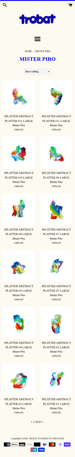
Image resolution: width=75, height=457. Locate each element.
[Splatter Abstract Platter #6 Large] (19, 266)
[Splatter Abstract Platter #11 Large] (56, 96)
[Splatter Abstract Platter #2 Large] (19, 379)
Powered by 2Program (51, 438)
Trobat (33, 438)
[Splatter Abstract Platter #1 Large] (56, 379)
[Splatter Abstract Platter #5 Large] (56, 266)
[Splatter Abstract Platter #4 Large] (19, 323)
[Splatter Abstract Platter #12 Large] (19, 96)
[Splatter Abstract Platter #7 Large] (56, 209)
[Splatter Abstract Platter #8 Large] (19, 209)
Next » (39, 422)
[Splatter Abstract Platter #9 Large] (56, 153)
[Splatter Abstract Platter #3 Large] (56, 323)
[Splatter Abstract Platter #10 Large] (19, 153)
